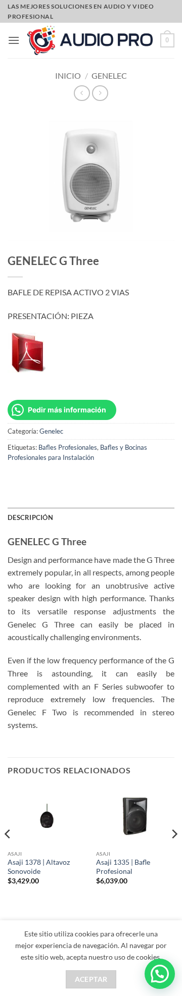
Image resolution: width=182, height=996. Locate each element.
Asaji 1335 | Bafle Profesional (123, 866)
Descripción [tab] (30, 517)
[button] (14, 40)
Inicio (68, 75)
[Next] (174, 854)
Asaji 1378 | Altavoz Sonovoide (39, 866)
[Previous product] (100, 93)
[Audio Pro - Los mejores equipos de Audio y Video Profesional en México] (90, 40)
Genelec (109, 75)
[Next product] (81, 93)
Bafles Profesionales (67, 447)
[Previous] (8, 854)
